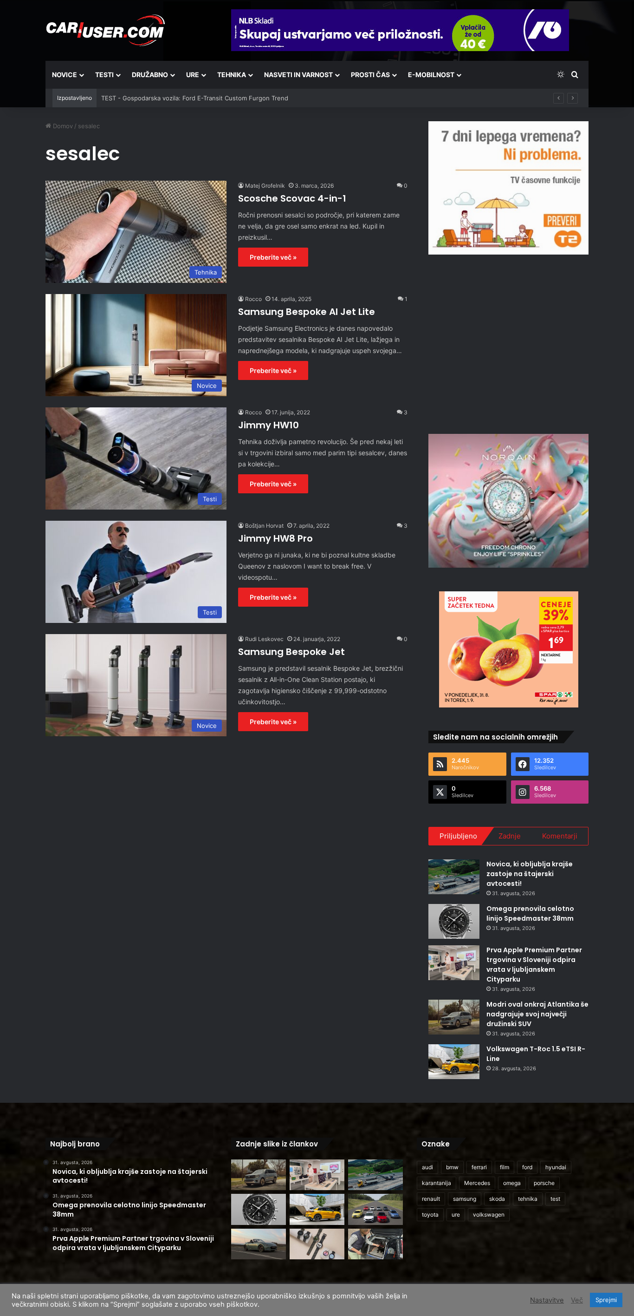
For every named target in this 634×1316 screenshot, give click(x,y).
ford (527, 1167)
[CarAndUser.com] (105, 30)
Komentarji (559, 836)
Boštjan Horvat (264, 525)
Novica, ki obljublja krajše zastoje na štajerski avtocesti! (529, 873)
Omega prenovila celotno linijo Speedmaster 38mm (530, 913)
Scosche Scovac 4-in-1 (292, 198)
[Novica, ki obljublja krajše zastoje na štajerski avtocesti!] (453, 876)
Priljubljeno (458, 836)
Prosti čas (370, 75)
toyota (430, 1214)
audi (427, 1167)
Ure (192, 75)
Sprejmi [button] (606, 1299)
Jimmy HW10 (268, 425)
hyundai (555, 1167)
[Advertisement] (509, 343)
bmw (452, 1167)
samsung (464, 1198)
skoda (497, 1198)
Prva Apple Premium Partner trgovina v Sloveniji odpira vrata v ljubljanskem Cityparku (534, 964)
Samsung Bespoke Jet (291, 651)
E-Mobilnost (431, 75)
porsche (544, 1182)
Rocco (253, 298)
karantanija (436, 1182)
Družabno (150, 75)
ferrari (479, 1167)
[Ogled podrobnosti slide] (508, 188)
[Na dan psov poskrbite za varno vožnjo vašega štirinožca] (375, 1244)
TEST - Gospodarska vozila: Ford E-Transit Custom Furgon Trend (194, 98)
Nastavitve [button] (547, 1300)
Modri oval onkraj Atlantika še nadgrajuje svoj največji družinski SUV (537, 1014)
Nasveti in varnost (298, 75)
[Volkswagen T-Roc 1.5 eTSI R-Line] (453, 1061)
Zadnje (509, 836)
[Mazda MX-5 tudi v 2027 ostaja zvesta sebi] (258, 1244)
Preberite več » (273, 257)
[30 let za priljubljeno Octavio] (375, 1209)
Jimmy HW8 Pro (275, 538)
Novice (64, 75)
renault (431, 1198)
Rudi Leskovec (264, 638)
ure (456, 1214)
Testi (104, 75)
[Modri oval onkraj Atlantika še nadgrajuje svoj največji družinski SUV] (453, 1017)
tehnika (527, 1198)
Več (577, 1300)
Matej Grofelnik (265, 185)
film (504, 1167)
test (555, 1198)
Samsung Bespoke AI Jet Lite (306, 311)
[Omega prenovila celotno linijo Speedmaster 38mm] (453, 921)
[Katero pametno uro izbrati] (317, 1244)
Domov (62, 126)
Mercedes (477, 1182)
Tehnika (231, 75)
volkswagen (489, 1214)
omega (512, 1182)
